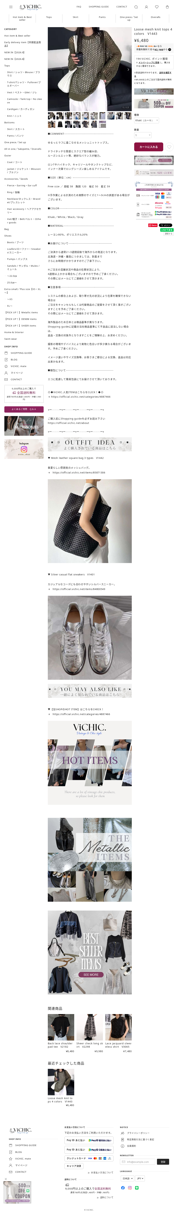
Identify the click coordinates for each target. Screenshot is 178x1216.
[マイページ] (144, 7)
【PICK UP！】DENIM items (20, 319)
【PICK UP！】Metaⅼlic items (21, 312)
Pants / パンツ (15, 135)
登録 (160, 1151)
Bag (6, 229)
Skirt (74, 17)
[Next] (126, 69)
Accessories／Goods (16, 178)
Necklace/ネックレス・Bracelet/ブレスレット (24, 200)
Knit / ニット (14, 115)
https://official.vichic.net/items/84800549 (79, 586)
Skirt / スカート (16, 129)
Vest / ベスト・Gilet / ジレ (22, 92)
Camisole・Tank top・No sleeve (24, 100)
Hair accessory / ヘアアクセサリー (24, 210)
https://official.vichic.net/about (68, 422)
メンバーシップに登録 (147, 65)
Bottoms (9, 122)
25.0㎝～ (12, 282)
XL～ (10, 305)
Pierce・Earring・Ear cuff (22, 185)
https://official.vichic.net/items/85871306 (79, 471)
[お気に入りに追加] (166, 150)
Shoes (7, 235)
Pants (101, 17)
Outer (7, 155)
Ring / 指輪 (13, 192)
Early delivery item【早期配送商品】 (22, 44)
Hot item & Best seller (22, 18)
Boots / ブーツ (15, 242)
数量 (134, 132)
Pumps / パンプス (17, 259)
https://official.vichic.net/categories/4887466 (81, 396)
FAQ (76, 6)
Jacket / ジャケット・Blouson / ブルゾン (24, 170)
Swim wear (10, 338)
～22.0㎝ (12, 275)
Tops (48, 17)
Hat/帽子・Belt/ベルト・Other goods (24, 220)
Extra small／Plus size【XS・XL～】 (22, 291)
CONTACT (119, 6)
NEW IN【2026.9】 (15, 52)
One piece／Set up (127, 18)
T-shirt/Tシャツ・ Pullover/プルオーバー (24, 84)
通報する (166, 235)
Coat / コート (14, 162)
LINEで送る (164, 231)
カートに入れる (146, 149)
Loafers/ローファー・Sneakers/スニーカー (24, 250)
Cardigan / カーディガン (21, 109)
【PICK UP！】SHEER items (20, 325)
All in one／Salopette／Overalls (22, 148)
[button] (13, 7)
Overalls (153, 17)
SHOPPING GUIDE (96, 6)
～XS (10, 299)
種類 (134, 117)
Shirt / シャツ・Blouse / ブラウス (23, 74)
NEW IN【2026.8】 (15, 59)
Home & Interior (14, 332)
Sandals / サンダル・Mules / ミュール (23, 267)
